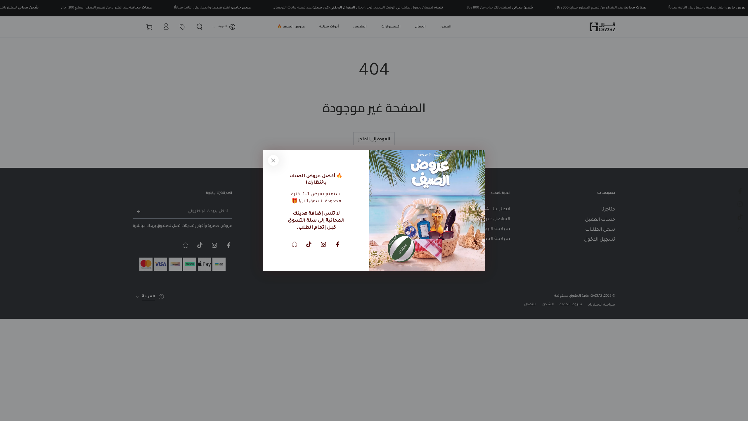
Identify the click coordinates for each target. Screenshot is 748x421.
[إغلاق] (273, 160)
